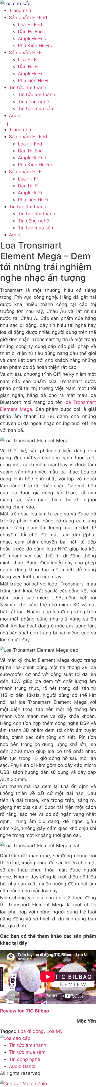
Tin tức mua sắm (36, 108)
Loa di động (31, 1031)
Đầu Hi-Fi (28, 66)
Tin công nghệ (33, 101)
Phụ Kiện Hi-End (36, 45)
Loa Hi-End (30, 24)
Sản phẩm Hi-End (28, 17)
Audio (15, 115)
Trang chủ (20, 10)
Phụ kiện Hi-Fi (33, 80)
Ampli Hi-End (32, 38)
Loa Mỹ (54, 1031)
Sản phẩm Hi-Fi (26, 52)
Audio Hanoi (22, 1066)
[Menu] (4, 124)
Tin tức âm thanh (27, 87)
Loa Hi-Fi (28, 59)
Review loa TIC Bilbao (24, 1011)
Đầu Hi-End (30, 31)
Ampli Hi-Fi (30, 73)
